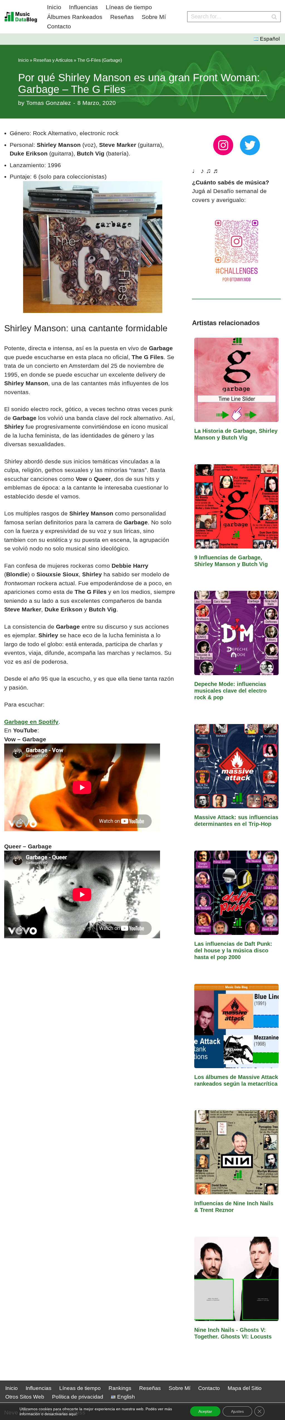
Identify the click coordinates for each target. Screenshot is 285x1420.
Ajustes (237, 1411)
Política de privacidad (77, 1397)
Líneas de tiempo (129, 7)
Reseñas (122, 17)
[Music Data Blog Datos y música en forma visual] (21, 17)
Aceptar (205, 1411)
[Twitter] (250, 145)
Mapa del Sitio (245, 1388)
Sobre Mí (154, 17)
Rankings (120, 1388)
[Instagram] (223, 145)
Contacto (59, 26)
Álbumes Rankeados (74, 17)
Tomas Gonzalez (48, 103)
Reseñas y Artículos (53, 60)
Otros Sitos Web (24, 1397)
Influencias (83, 7)
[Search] (274, 16)
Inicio (54, 7)
